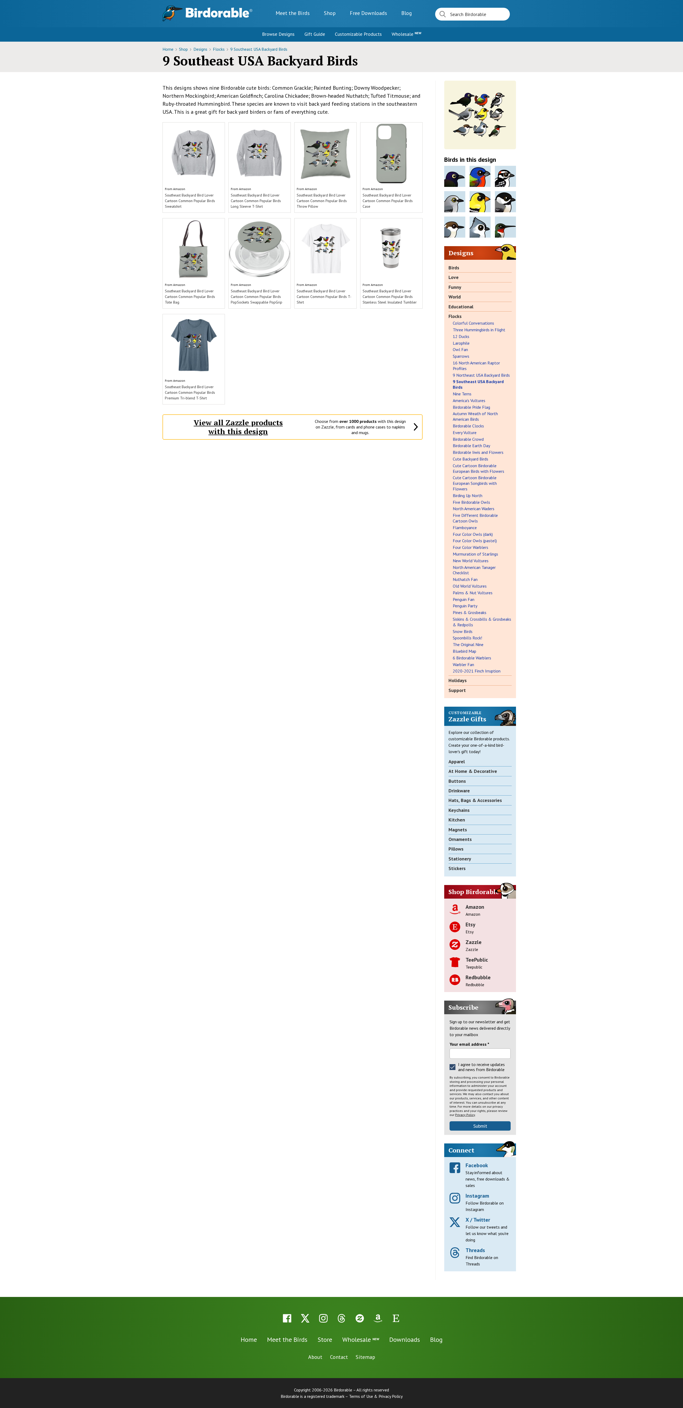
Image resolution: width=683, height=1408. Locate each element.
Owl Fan (460, 349)
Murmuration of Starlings (475, 554)
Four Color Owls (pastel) (475, 540)
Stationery (459, 859)
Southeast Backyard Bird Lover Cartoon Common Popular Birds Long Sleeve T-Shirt (256, 201)
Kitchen (456, 820)
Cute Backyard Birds (470, 459)
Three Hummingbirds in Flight (479, 329)
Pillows (455, 849)
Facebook (477, 1165)
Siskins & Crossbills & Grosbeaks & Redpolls (482, 621)
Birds (453, 268)
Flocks (219, 49)
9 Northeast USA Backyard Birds (481, 375)
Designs (200, 49)
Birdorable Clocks (468, 425)
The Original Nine (468, 644)
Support (457, 690)
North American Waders (473, 508)
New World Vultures (471, 560)
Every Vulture (464, 432)
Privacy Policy (465, 1115)
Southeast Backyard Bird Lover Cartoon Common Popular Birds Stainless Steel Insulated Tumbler (390, 297)
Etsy (470, 924)
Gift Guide (314, 34)
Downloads (368, 13)
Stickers (457, 868)
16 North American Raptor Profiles (476, 365)
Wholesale (406, 34)
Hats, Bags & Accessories (475, 800)
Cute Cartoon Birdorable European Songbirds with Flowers (475, 483)
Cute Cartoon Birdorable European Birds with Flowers (478, 468)
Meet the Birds (293, 13)
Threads (475, 1250)
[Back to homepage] (219, 12)
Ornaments (460, 839)
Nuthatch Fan (465, 579)
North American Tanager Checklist (474, 570)
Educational (460, 307)
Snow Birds (462, 631)
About (315, 1357)
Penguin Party (465, 605)
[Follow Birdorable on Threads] (341, 1318)
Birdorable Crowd (468, 439)
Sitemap (365, 1357)
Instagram (477, 1195)
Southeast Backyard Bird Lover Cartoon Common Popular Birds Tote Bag (190, 297)
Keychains (459, 810)
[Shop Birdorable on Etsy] (396, 1318)
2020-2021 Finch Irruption (477, 671)
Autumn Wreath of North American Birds (475, 416)
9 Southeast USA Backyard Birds (258, 49)
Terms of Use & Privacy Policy (376, 1396)
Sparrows (461, 356)
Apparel (456, 761)
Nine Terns (462, 393)
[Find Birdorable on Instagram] (323, 1318)
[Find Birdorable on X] (305, 1318)
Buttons (457, 781)
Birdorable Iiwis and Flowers (478, 452)
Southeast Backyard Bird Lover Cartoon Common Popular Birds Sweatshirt (190, 201)
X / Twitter (478, 1219)
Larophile (461, 343)
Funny (454, 287)
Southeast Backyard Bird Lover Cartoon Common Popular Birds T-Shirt (324, 297)
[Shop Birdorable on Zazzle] (359, 1318)
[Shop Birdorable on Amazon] (378, 1318)
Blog (406, 13)
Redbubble (478, 977)
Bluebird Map (464, 651)
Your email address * (469, 1044)
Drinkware (459, 791)
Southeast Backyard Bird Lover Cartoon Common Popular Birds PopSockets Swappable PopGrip (256, 297)
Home (168, 49)
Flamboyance (465, 527)
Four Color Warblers (470, 547)
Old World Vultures (470, 586)
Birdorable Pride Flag (471, 407)
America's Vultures (469, 400)
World (454, 297)
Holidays (457, 680)
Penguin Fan (463, 599)
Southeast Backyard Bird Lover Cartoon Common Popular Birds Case (388, 201)
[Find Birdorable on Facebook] (287, 1318)
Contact (339, 1357)
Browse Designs (278, 34)
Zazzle (474, 942)
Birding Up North (467, 495)
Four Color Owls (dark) (473, 534)
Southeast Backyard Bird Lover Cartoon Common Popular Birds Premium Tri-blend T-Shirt (190, 392)
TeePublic (477, 959)
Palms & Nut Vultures (473, 592)
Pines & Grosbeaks (469, 612)
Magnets (457, 830)
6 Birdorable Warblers (472, 657)
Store (324, 1339)
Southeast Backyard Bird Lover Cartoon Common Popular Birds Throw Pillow (322, 201)
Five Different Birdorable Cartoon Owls (475, 518)
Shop (330, 13)
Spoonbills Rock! (467, 637)
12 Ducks (461, 336)
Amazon (179, 189)
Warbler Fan (463, 664)
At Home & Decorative (472, 771)
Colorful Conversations (473, 323)
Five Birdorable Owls (471, 502)
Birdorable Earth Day (471, 445)
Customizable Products (358, 34)
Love (453, 277)
